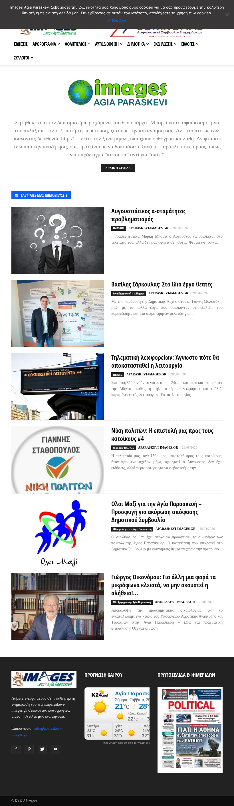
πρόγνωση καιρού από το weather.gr (127, 742)
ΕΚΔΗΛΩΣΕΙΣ (163, 44)
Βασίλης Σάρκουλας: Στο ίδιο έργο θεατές (161, 284)
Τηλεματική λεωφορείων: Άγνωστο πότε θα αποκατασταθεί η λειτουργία (165, 361)
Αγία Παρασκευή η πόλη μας (128, 293)
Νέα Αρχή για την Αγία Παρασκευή (132, 602)
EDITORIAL (118, 228)
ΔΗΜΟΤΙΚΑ (136, 44)
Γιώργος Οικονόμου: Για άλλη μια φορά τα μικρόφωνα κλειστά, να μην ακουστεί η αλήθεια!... (163, 584)
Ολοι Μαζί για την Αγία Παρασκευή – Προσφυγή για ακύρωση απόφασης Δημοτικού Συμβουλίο (156, 511)
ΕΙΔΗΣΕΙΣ (20, 44)
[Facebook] (16, 749)
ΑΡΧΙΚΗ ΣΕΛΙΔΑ (118, 168)
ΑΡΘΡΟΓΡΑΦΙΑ (44, 44)
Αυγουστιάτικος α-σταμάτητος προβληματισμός (148, 214)
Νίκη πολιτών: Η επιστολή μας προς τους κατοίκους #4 (162, 434)
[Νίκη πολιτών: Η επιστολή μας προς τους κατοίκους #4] (57, 459)
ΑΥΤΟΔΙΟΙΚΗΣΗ (106, 44)
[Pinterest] (29, 749)
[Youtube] (55, 749)
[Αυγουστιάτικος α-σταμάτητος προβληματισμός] (57, 240)
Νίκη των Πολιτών (123, 448)
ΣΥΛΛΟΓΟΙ (21, 58)
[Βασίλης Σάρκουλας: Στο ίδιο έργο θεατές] (57, 313)
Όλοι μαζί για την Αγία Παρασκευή (132, 529)
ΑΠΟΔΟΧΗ (117, 20)
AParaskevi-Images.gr (148, 228)
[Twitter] (42, 749)
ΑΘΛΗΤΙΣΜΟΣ (75, 44)
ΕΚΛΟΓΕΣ (187, 44)
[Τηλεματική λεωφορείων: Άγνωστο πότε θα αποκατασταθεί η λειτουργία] (57, 386)
